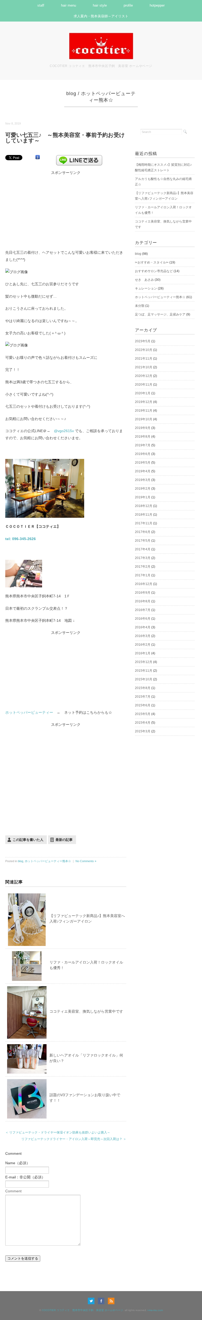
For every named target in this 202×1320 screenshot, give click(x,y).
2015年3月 (142, 731)
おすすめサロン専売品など (154, 271)
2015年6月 (142, 705)
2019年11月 (143, 410)
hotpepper (157, 5)
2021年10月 (143, 367)
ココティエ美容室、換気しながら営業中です (86, 1011)
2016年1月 (142, 653)
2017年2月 (142, 566)
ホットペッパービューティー (29, 712)
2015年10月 (143, 679)
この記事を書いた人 (28, 840)
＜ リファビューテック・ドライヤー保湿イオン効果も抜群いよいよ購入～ (57, 1132)
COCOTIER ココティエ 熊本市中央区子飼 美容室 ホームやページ (82, 1310)
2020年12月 (143, 376)
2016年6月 (142, 618)
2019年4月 (142, 471)
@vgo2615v (64, 431)
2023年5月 (142, 341)
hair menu (68, 5)
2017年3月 (142, 558)
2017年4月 (142, 549)
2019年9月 (142, 428)
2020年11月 (143, 384)
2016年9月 (142, 592)
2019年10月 (143, 419)
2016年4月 (142, 627)
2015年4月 (142, 722)
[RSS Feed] (111, 1300)
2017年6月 (142, 532)
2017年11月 (143, 523)
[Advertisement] (65, 209)
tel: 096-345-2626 (20, 539)
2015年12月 (143, 662)
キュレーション (146, 288)
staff (40, 5)
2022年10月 (143, 350)
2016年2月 (142, 644)
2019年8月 (142, 436)
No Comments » (85, 861)
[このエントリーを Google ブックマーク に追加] (38, 157)
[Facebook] (102, 1300)
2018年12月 (143, 506)
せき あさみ (144, 280)
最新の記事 (64, 840)
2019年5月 (142, 462)
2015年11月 (143, 670)
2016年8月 (142, 601)
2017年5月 (142, 540)
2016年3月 (142, 636)
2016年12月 (143, 584)
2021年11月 (143, 358)
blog (71, 93)
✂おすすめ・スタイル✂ (152, 262)
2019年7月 (142, 445)
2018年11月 (143, 514)
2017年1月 (142, 575)
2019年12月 (143, 402)
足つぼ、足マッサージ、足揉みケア (160, 314)
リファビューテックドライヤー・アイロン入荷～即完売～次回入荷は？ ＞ (73, 1139)
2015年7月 (142, 696)
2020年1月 (142, 393)
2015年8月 (142, 688)
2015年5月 (142, 714)
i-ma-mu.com (155, 1310)
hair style (100, 5)
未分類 (139, 306)
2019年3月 (142, 480)
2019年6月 (142, 454)
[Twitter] (92, 1300)
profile (128, 5)
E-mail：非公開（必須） (25, 1177)
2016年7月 (142, 610)
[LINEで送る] (79, 157)
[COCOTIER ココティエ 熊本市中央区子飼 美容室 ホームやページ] (101, 35)
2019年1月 (142, 497)
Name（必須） (17, 1163)
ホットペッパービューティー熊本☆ (48, 861)
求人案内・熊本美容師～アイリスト (101, 16)
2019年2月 (142, 488)
